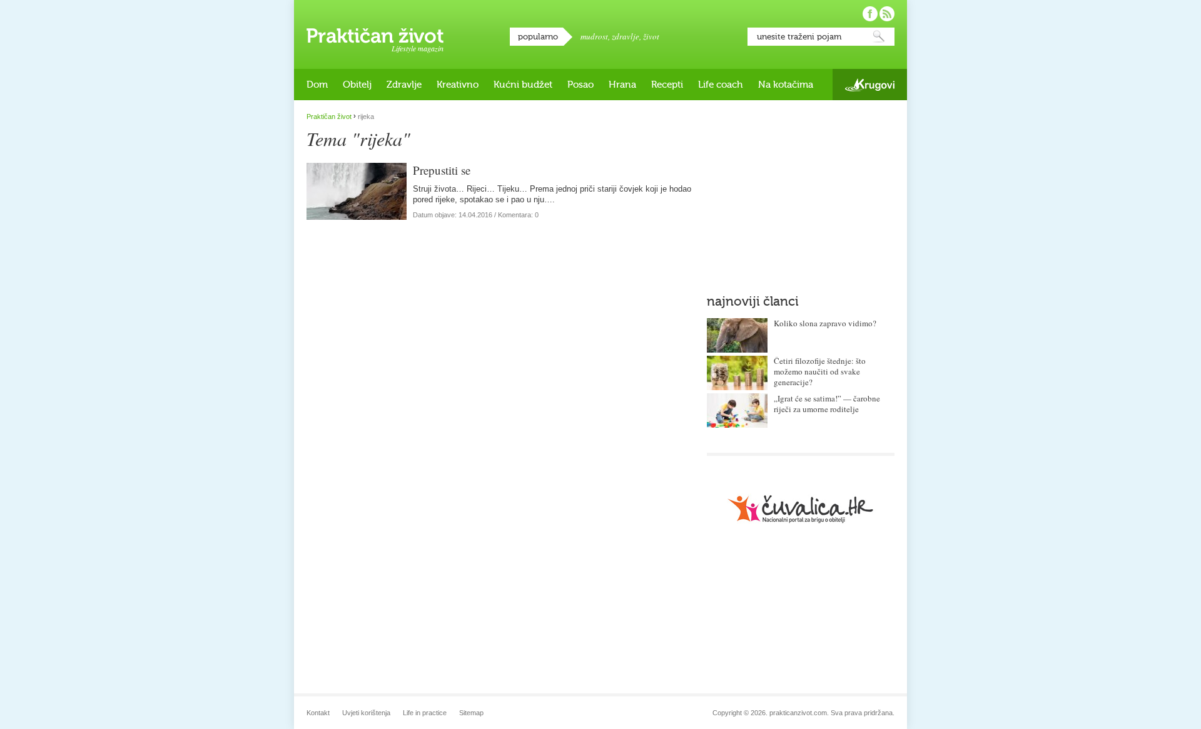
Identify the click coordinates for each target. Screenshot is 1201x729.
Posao (580, 84)
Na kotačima (785, 84)
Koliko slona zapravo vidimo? (825, 323)
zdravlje (625, 36)
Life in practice (425, 712)
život (651, 36)
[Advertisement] (800, 191)
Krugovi (869, 84)
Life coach (720, 84)
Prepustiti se (441, 170)
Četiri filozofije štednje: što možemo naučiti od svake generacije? (820, 371)
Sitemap (471, 712)
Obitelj (357, 84)
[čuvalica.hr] (800, 509)
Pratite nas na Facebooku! (870, 13)
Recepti (667, 84)
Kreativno (458, 84)
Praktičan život (375, 35)
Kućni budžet (523, 84)
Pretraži (878, 37)
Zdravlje (404, 84)
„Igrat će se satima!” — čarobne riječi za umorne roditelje (827, 404)
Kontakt (318, 712)
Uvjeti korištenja (366, 712)
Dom (317, 84)
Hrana (622, 84)
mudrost (594, 36)
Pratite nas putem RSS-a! (886, 13)
